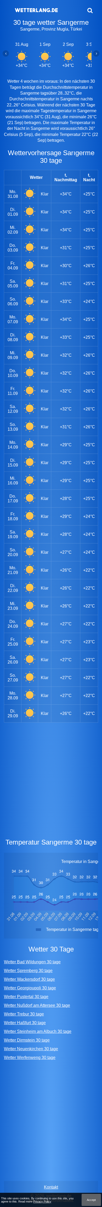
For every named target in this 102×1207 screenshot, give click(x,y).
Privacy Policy (42, 1201)
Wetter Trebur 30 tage (24, 1014)
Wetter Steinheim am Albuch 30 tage (37, 1031)
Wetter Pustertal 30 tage (26, 996)
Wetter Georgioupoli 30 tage (30, 988)
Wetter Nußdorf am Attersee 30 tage (37, 1005)
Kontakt (51, 1187)
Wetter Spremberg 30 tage (28, 970)
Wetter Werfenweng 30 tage (29, 1057)
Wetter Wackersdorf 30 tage (29, 979)
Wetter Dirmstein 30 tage (27, 1040)
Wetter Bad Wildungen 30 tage (32, 962)
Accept (91, 1199)
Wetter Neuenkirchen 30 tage (31, 1049)
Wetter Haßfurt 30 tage (25, 1022)
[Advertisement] (51, 779)
